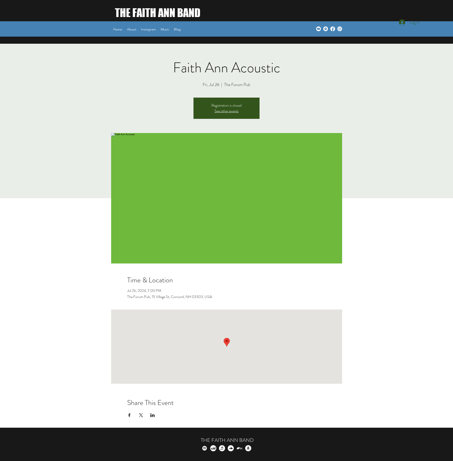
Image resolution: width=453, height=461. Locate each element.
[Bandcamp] (239, 448)
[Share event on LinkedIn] (152, 415)
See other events (226, 111)
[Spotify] (325, 28)
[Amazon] (248, 448)
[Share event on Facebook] (129, 415)
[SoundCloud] (231, 448)
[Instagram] (339, 28)
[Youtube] (318, 28)
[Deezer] (213, 448)
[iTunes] (222, 448)
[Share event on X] (141, 415)
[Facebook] (332, 28)
